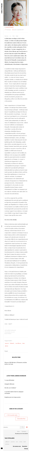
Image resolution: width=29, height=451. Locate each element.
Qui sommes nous (17, 446)
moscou (7, 343)
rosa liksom (18, 343)
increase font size (10, 35)
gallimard (7, 441)
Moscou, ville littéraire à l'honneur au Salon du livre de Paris (16, 363)
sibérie (6, 346)
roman (20, 441)
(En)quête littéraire (9, 384)
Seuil (24, 441)
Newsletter (24, 446)
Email (17, 36)
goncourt (13, 441)
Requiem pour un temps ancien (12, 397)
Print (13, 36)
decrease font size (9, 35)
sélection (7, 444)
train (23, 343)
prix (17, 441)
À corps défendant (9, 380)
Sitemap (26, 448)
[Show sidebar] (1, 448)
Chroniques (8, 29)
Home (18, 431)
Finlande (12, 343)
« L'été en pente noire (11, 415)
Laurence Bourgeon (10, 27)
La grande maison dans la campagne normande (14, 392)
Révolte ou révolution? (10, 388)
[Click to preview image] (16, 13)
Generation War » (21, 418)
